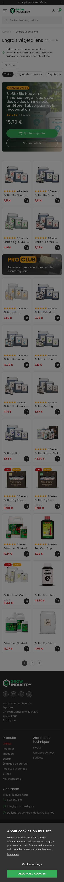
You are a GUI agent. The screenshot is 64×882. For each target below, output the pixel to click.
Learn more (13, 854)
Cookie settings (32, 864)
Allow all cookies (32, 873)
